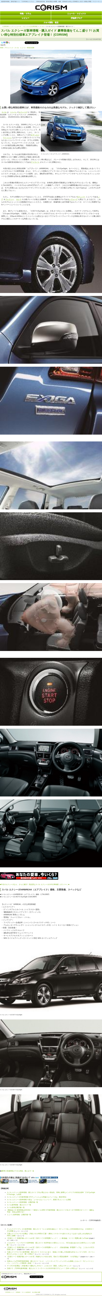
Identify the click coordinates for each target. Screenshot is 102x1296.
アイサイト (35, 162)
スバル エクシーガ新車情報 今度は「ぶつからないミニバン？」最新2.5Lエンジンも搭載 (39, 1200)
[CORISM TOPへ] (51, 8)
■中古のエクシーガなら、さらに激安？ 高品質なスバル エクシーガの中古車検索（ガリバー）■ (34, 884)
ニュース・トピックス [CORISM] (26, 26)
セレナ (18, 199)
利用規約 (18, 1292)
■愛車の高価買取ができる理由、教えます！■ (17, 1171)
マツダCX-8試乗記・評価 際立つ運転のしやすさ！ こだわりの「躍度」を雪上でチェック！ (40, 1266)
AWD (1, 48)
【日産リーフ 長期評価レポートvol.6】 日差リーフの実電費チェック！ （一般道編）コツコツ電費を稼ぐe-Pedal (47, 1238)
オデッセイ (35, 135)
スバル (41, 26)
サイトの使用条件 (26, 1292)
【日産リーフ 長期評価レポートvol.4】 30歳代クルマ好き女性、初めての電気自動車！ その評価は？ (43, 1257)
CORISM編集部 (94, 1220)
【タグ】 (3, 45)
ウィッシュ (7, 138)
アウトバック (8, 48)
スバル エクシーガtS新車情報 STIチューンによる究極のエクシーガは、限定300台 (36, 1197)
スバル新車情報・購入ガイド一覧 (19, 1205)
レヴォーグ (73, 199)
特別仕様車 (30, 48)
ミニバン (23, 48)
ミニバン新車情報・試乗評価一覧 (19, 1215)
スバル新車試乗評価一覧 (16, 1207)
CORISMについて (9, 1292)
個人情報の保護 (36, 1292)
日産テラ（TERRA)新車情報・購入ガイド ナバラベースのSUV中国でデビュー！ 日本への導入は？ (43, 1268)
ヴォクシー (9, 199)
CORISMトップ (7, 26)
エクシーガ (23, 112)
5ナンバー (81, 197)
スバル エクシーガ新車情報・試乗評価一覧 (22, 1202)
